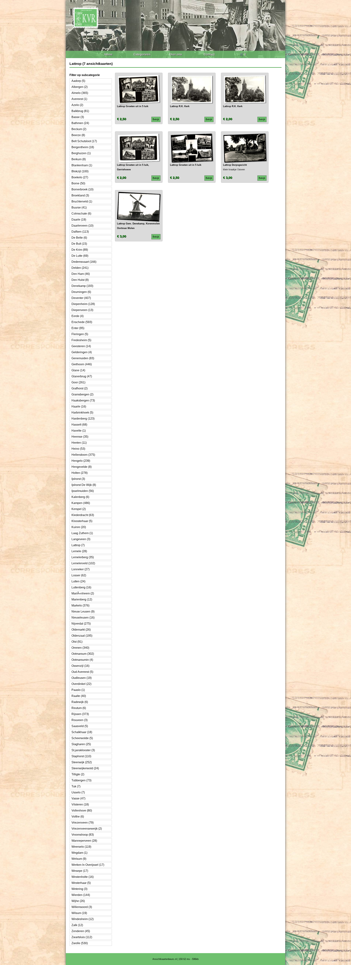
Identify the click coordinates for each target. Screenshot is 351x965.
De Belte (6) (79, 237)
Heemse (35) (79, 436)
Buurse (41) (79, 207)
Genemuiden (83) (82, 358)
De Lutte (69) (79, 255)
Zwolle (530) (79, 943)
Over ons (175, 54)
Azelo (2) (77, 105)
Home (108, 54)
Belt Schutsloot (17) (84, 141)
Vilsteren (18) (80, 804)
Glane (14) (78, 370)
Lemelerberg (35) (82, 557)
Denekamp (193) (82, 285)
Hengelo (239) (80, 460)
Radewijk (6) (79, 702)
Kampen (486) (80, 503)
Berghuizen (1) (81, 153)
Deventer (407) (81, 297)
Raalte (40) (78, 695)
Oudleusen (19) (81, 677)
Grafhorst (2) (79, 388)
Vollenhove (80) (81, 810)
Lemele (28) (79, 551)
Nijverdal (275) (81, 623)
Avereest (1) (79, 99)
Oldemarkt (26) (81, 629)
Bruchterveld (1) (81, 201)
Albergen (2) (79, 86)
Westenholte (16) (82, 876)
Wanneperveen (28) (84, 840)
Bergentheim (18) (82, 147)
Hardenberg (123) (83, 418)
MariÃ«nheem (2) (82, 593)
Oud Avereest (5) (82, 671)
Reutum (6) (78, 708)
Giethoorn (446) (81, 364)
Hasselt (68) (79, 424)
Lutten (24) (78, 581)
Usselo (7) (78, 792)
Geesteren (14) (81, 346)
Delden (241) (79, 267)
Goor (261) (78, 382)
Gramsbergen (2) (82, 394)
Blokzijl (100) (79, 171)
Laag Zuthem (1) (82, 533)
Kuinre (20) (78, 527)
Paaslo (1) (78, 689)
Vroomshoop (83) (82, 834)
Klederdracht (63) (82, 515)
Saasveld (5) (79, 726)
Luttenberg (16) (81, 587)
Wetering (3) (79, 888)
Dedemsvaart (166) (83, 261)
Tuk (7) (75, 786)
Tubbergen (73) (81, 780)
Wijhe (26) (78, 901)
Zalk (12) (77, 925)
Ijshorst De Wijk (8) (83, 484)
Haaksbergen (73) (83, 400)
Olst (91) (76, 641)
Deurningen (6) (81, 291)
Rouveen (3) (79, 720)
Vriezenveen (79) (82, 822)
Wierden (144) (80, 894)
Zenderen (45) (80, 931)
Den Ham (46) (80, 273)
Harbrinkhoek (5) (82, 412)
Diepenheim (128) (83, 304)
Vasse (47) (78, 798)
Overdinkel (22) (81, 683)
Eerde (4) (77, 316)
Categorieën (141, 54)
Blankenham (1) (81, 165)
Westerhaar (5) (81, 882)
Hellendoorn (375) (83, 454)
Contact (209, 54)
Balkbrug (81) (80, 111)
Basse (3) (77, 117)
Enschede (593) (81, 322)
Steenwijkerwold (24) (85, 768)
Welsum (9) (78, 858)
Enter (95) (77, 328)
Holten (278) (79, 472)
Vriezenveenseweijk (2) (86, 828)
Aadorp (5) (78, 80)
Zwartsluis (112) (81, 937)
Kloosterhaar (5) (81, 521)
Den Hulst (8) (80, 279)
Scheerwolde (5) (82, 738)
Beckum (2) (78, 129)
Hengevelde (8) (81, 466)
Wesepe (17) (79, 870)
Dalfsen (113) (80, 231)
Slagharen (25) (81, 744)
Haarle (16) (78, 406)
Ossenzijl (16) (80, 665)
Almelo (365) (79, 92)
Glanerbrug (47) (81, 376)
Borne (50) (78, 183)
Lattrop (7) (78, 545)
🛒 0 (243, 54)
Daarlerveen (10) (82, 225)
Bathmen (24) (80, 123)
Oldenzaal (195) (81, 635)
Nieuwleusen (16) (83, 617)
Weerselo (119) (81, 846)
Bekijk (156, 119)
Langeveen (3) (80, 539)
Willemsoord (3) (81, 907)
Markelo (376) (80, 605)
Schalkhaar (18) (81, 732)
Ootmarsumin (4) (82, 659)
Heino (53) (78, 448)
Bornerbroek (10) (82, 189)
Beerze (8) (78, 135)
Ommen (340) (80, 647)
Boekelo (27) (79, 177)
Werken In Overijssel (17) (87, 864)
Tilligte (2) (77, 774)
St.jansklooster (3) (83, 750)
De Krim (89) (79, 249)
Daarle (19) (78, 219)
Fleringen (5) (79, 334)
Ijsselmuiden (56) (82, 490)
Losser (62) (78, 575)
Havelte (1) (78, 430)
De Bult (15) (79, 243)
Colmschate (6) (81, 213)
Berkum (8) (78, 159)
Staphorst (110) (81, 756)
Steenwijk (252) (81, 762)
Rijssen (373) (80, 714)
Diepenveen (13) (82, 310)
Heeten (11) (79, 442)
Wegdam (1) (79, 852)
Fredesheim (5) (81, 340)
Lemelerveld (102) (83, 563)
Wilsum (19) (79, 913)
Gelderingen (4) (81, 352)
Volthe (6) (77, 816)
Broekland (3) (80, 195)
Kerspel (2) (78, 509)
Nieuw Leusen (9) (83, 611)
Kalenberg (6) (80, 496)
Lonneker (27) (80, 569)
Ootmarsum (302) (82, 653)
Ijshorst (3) (78, 478)
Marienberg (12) (81, 599)
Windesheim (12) (82, 919)
